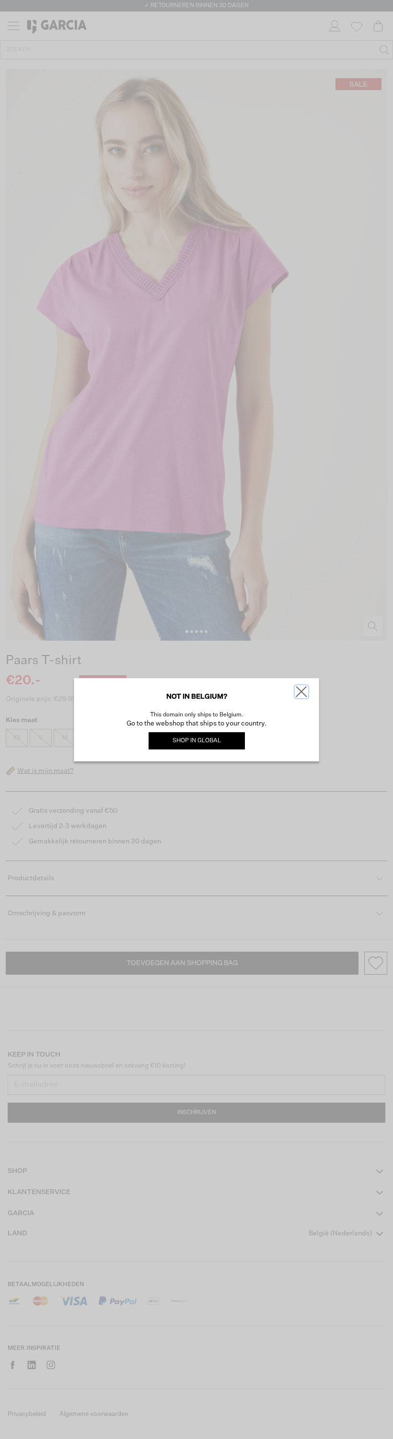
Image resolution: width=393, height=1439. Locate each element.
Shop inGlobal (197, 741)
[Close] (301, 691)
